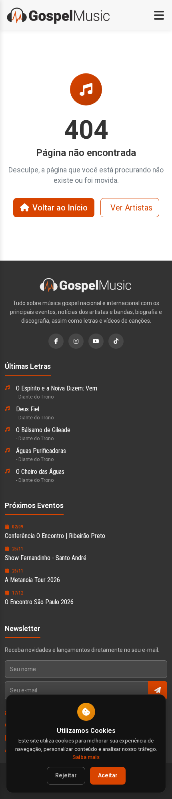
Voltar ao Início (60, 207)
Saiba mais (86, 757)
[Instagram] (76, 341)
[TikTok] (116, 341)
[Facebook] (56, 341)
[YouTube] (96, 341)
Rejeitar (66, 775)
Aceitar (108, 775)
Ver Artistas (131, 207)
